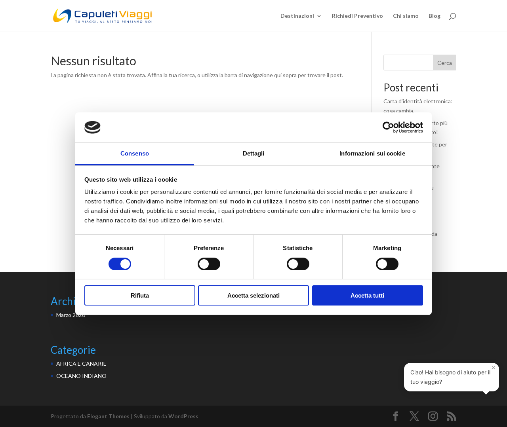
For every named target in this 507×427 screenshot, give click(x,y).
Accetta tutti (367, 295)
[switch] (209, 264)
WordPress (183, 416)
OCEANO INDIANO (81, 375)
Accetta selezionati (253, 295)
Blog (434, 16)
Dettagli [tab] (254, 153)
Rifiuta (140, 295)
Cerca (444, 62)
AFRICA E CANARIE (81, 363)
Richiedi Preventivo (357, 16)
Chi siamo (406, 16)
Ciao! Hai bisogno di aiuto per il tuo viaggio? (453, 374)
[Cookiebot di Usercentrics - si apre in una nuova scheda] (388, 127)
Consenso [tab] (134, 153)
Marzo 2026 (70, 314)
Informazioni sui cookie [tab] (372, 153)
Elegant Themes (108, 416)
